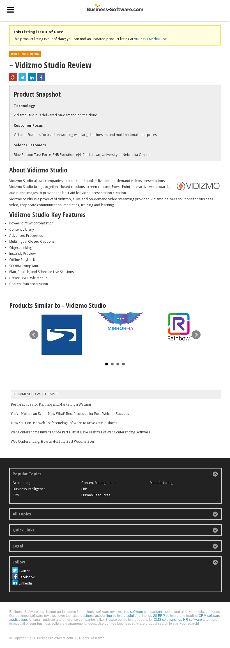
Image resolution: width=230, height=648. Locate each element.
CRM (16, 495)
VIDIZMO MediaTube (150, 39)
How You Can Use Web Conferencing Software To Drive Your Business (64, 423)
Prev (33, 334)
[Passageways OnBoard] (61, 334)
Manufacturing (161, 482)
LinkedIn (25, 583)
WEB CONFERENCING (25, 54)
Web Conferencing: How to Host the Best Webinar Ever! (53, 442)
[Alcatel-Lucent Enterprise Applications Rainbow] (179, 326)
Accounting (21, 482)
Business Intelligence (29, 488)
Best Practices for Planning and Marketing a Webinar (51, 404)
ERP (84, 488)
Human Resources (95, 495)
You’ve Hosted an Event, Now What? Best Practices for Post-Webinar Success (70, 414)
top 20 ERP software (163, 616)
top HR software (190, 620)
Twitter (24, 571)
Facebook (26, 577)
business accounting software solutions (110, 616)
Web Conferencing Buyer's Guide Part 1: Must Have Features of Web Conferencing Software (80, 432)
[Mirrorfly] (120, 321)
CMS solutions (165, 620)
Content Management (98, 482)
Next (196, 334)
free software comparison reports (148, 612)
